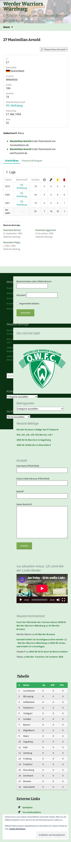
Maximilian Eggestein (46, 230)
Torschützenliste (31, 812)
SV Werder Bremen (45, 634)
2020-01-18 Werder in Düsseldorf (34, 444)
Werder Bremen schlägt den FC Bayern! (38, 429)
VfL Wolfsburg (14, 105)
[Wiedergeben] (20, 599)
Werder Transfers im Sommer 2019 (44, 656)
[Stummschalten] (58, 599)
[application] (42, 588)
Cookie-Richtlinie (17, 829)
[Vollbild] (63, 599)
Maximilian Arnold (20, 141)
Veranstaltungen (32, 160)
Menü (6, 27)
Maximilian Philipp (11, 242)
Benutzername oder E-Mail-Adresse (34, 281)
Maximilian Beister (12, 230)
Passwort (21, 295)
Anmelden (12, 293)
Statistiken (11, 160)
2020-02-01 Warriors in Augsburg (34, 439)
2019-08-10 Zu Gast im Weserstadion (48, 651)
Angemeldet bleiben (29, 303)
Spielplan (27, 807)
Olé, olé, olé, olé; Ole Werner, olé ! (35, 434)
